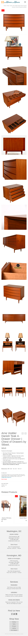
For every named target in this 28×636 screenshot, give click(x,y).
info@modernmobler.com (6, 477)
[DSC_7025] (14, 21)
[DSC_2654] (14, 392)
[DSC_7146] (14, 317)
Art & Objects (14, 630)
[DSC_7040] (14, 167)
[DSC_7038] (14, 72)
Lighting (14, 628)
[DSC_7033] (14, 122)
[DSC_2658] (14, 342)
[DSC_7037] (14, 267)
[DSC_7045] (14, 47)
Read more (14, 523)
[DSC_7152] (14, 242)
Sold (4, 486)
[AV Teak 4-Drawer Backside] (14, 144)
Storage (14, 626)
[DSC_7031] (14, 192)
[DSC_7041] (14, 217)
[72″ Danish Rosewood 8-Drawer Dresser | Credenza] (25, 433)
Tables (14, 624)
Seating (14, 622)
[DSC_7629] (14, 367)
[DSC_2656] (14, 417)
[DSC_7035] (14, 97)
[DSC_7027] (14, 292)
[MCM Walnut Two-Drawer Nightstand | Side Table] (23, 433)
